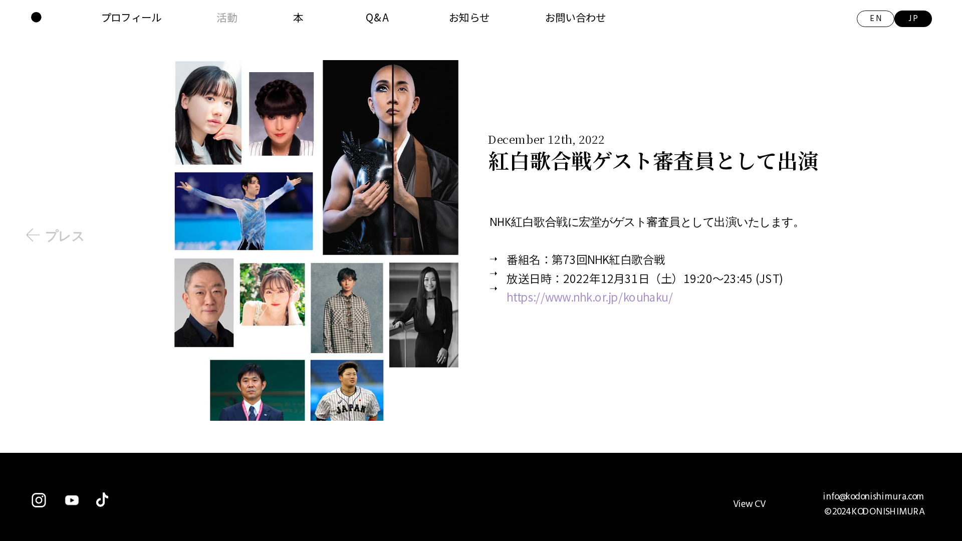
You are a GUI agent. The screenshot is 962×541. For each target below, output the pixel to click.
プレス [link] (65, 235)
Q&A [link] (377, 17)
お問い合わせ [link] (575, 17)
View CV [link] (749, 504)
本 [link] (298, 17)
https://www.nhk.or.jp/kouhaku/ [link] (590, 297)
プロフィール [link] (131, 17)
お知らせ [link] (469, 17)
